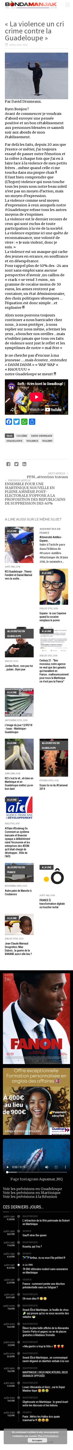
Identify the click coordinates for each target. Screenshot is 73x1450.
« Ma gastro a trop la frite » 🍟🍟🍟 (43, 1346)
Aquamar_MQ (51, 1179)
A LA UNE (12, 531)
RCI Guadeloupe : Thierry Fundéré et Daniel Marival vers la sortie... (18, 575)
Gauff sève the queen (35, 1235)
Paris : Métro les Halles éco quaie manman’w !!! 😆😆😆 (41, 1418)
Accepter (37, 1440)
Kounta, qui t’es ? (32, 1246)
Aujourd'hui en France (16, 870)
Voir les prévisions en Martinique (32, 1192)
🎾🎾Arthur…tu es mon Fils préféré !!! (44, 1258)
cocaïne (22, 435)
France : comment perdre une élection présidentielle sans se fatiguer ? (44, 1285)
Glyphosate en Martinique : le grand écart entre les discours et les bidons (45, 1403)
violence (32, 441)
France (27, 1279)
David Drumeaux (41, 435)
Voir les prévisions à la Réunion (30, 1196)
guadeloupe (14, 441)
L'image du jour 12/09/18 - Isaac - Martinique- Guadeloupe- (18, 729)
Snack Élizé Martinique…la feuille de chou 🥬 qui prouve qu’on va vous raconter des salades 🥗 (46, 1313)
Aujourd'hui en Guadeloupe (16, 634)
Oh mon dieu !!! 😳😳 (35, 1298)
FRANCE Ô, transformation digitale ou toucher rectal (52, 904)
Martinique (30, 1216)
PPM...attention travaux (47, 477)
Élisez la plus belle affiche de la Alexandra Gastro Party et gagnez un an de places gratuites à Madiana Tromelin (46, 1331)
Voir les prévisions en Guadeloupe (32, 1189)
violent (47, 441)
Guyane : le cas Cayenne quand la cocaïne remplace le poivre (53, 617)
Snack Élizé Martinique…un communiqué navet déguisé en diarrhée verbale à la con (46, 1359)
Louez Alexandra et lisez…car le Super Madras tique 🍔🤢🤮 (44, 1388)
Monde (27, 1231)
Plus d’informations (48, 1435)
